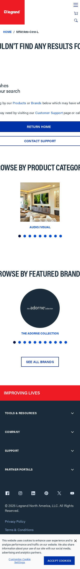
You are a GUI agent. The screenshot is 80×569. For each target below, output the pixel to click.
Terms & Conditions (19, 530)
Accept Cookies (59, 560)
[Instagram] (20, 493)
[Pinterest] (46, 493)
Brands (36, 103)
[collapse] (72, 413)
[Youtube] (72, 493)
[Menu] (75, 5)
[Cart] (76, 13)
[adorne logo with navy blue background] (40, 309)
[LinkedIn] (33, 493)
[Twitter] (59, 493)
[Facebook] (7, 493)
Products (19, 103)
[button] (19, 236)
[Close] (75, 540)
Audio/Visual (40, 227)
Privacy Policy (15, 521)
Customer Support (49, 112)
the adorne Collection (40, 333)
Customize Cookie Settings (20, 560)
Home (7, 32)
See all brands (40, 361)
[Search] (76, 20)
